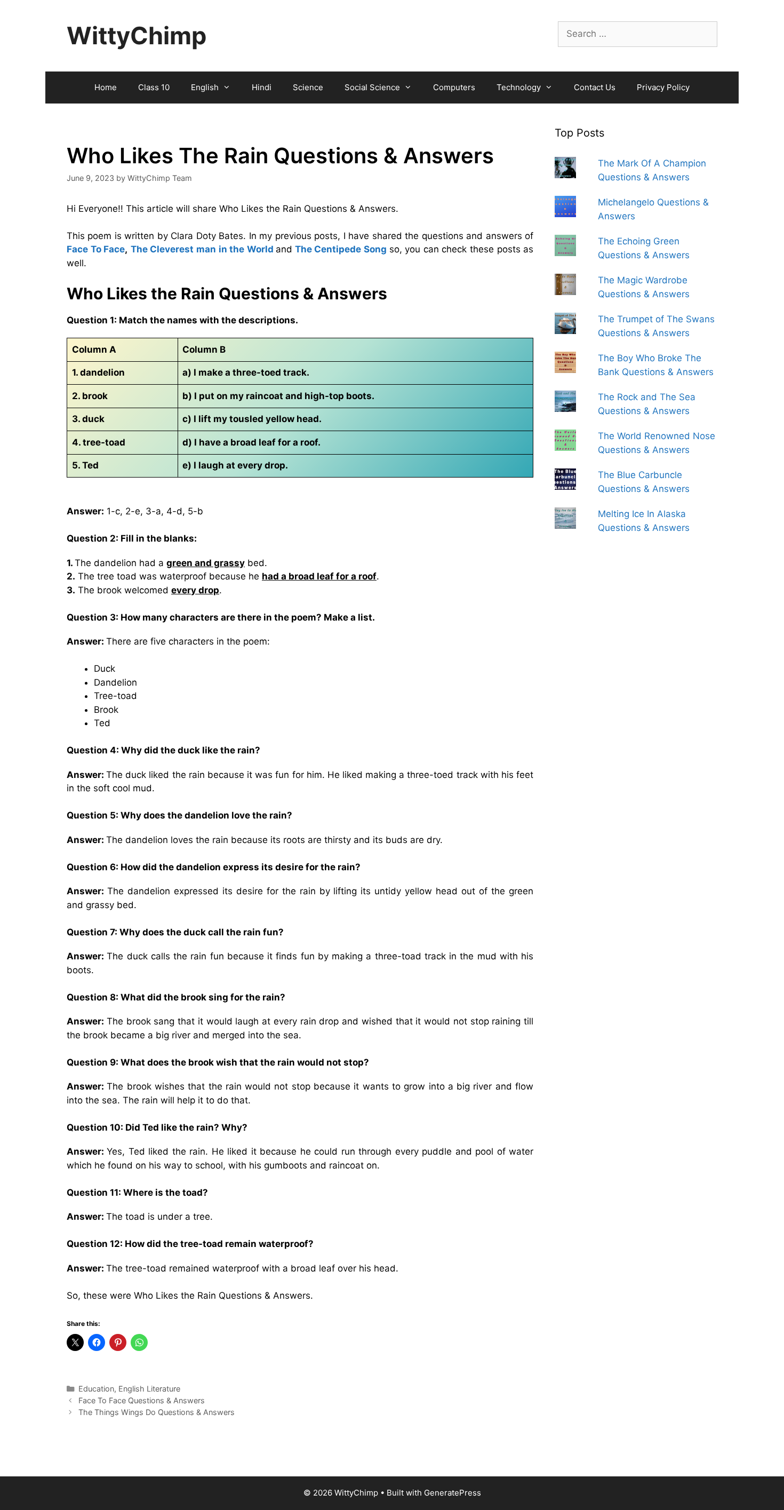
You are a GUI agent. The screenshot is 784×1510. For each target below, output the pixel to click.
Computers (454, 87)
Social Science (372, 87)
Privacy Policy (663, 87)
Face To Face (96, 249)
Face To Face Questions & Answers (141, 1400)
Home (105, 87)
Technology (519, 87)
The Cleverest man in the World (202, 249)
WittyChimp (136, 35)
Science (308, 87)
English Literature (149, 1388)
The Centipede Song (341, 249)
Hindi (261, 87)
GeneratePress (452, 1493)
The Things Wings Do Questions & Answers (156, 1412)
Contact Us (594, 87)
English (205, 87)
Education (96, 1388)
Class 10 (154, 87)
